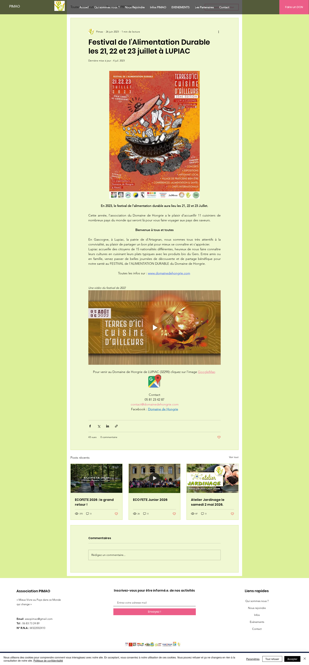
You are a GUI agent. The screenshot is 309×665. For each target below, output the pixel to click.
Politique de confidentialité (48, 660)
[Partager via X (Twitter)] (98, 426)
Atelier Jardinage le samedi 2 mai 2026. (207, 502)
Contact (257, 629)
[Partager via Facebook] (90, 426)
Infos (257, 615)
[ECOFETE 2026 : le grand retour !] (96, 478)
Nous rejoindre (257, 608)
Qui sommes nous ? (257, 601)
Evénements (257, 622)
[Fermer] (305, 659)
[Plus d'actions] (218, 31)
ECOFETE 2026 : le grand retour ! (94, 502)
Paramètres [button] (252, 659)
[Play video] (154, 327)
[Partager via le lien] (116, 426)
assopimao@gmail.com (39, 619)
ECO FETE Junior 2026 (150, 499)
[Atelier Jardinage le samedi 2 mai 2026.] (212, 478)
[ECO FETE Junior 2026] (154, 478)
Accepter (292, 659)
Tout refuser (272, 659)
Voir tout (234, 457)
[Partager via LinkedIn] (107, 426)
